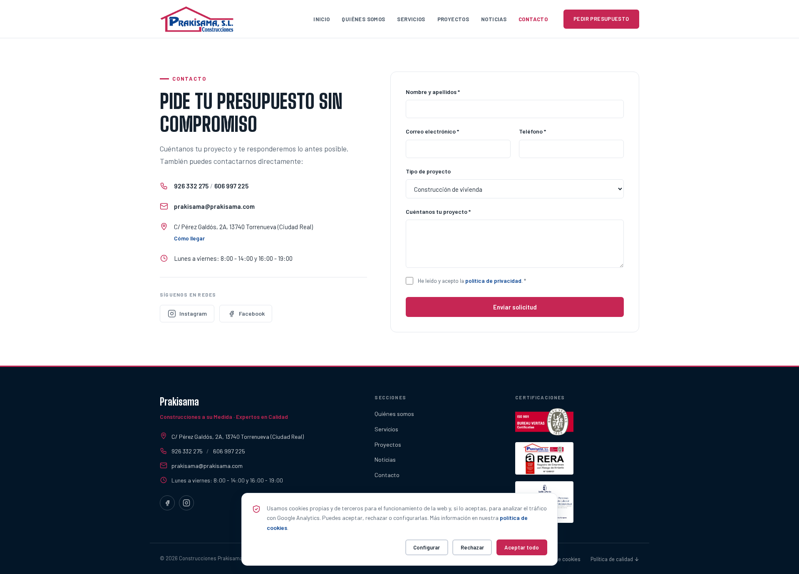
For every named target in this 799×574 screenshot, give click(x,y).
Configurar (426, 547)
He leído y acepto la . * (472, 280)
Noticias (493, 19)
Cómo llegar (189, 238)
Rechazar (472, 547)
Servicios (411, 19)
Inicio (321, 19)
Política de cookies (559, 559)
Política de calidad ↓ (615, 559)
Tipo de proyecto (428, 171)
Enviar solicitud (515, 307)
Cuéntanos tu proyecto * (438, 211)
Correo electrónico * (432, 131)
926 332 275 (191, 186)
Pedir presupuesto (601, 18)
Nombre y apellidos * (433, 91)
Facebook (252, 313)
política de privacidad (493, 280)
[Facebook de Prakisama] (167, 502)
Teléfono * (532, 131)
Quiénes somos (363, 19)
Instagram (193, 313)
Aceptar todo (521, 547)
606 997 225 (231, 186)
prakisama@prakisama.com (214, 206)
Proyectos (453, 19)
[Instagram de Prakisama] (186, 502)
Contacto (533, 19)
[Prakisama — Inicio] (197, 19)
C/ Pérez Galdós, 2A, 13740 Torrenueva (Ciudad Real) (237, 436)
